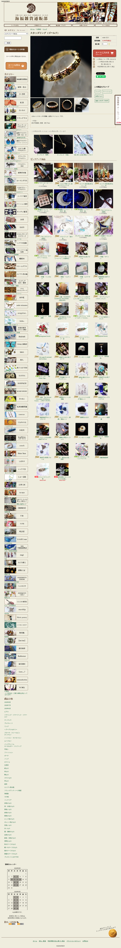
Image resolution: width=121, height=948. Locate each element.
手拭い (6, 749)
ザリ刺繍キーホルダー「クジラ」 (105, 236)
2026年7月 (7, 705)
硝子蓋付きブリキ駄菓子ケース (64, 317)
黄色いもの (7, 809)
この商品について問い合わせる (106, 59)
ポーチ (6, 755)
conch (6, 449)
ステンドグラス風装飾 (11, 254)
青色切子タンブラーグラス (104, 398)
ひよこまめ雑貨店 (10, 605)
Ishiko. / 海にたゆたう (11, 324)
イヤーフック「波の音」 (66, 237)
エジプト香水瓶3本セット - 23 (86, 184)
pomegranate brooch (44, 336)
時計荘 (6, 535)
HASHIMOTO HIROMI (11, 582)
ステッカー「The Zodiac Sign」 (44, 377)
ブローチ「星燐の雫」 (103, 437)
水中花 (6, 301)
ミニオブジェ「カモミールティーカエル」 (82, 317)
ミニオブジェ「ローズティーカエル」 (44, 256)
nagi (5, 558)
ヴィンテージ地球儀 (104, 418)
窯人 (5, 363)
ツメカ (6, 527)
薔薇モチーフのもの (10, 854)
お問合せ (83, 25)
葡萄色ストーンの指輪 (65, 398)
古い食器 (7, 98)
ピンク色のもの (9, 819)
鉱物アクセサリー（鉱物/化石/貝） (15, 137)
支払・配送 (42, 941)
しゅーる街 (7, 480)
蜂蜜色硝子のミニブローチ (45, 418)
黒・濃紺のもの (9, 831)
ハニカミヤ (7, 590)
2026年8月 (7, 702)
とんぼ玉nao (8, 543)
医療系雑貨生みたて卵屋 (12, 332)
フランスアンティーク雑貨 (12, 790)
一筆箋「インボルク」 (45, 277)
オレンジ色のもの (10, 822)
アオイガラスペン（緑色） (46, 237)
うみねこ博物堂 (9, 348)
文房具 (6, 231)
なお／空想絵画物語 (10, 551)
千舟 (5, 519)
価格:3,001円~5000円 (101, 101)
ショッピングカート (106, 25)
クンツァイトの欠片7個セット (84, 398)
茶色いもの (7, 825)
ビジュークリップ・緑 (84, 338)
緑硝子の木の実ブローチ (65, 358)
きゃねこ (7, 402)
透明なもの (7, 841)
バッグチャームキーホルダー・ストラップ (12, 745)
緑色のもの (7, 812)
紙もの (6, 768)
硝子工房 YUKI (9, 371)
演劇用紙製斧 (104, 457)
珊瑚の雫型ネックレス (65, 438)
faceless (6, 683)
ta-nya (6, 496)
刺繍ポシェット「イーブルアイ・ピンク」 (44, 210)
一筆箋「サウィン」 (104, 257)
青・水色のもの (9, 806)
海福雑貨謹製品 (9, 83)
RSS (12, 924)
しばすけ (7, 465)
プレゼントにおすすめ (11, 857)
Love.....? (7, 675)
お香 (5, 223)
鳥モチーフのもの (10, 844)
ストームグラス (9, 270)
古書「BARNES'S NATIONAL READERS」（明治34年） (62, 298)
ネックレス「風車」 (43, 155)
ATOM (20, 924)
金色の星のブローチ (84, 378)
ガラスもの (7, 778)
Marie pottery (8, 621)
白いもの (7, 828)
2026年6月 (7, 708)
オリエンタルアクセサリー (12, 161)
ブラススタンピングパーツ (12, 293)
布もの (6, 771)
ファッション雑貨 (10, 208)
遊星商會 (7, 652)
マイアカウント (15, 30)
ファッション (8, 752)
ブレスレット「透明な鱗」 (83, 236)
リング (6, 726)
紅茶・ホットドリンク (11, 106)
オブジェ (7, 762)
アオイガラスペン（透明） (106, 211)
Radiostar (7, 660)
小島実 (6, 434)
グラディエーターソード (45, 183)
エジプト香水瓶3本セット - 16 (106, 184)
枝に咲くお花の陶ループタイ (83, 155)
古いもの (7, 114)
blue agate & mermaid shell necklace (45, 358)
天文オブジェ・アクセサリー (13, 192)
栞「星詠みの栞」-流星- (65, 458)
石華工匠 (7, 488)
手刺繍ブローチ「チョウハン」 (63, 378)
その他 (6, 797)
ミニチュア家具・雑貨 (11, 286)
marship (6, 613)
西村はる (7, 597)
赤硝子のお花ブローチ (84, 257)
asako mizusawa (8, 309)
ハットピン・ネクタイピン (12, 738)
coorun (6, 418)
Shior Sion (7, 457)
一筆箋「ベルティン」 (65, 277)
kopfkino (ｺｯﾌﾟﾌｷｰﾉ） (10, 441)
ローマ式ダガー (45, 296)
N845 (6, 356)
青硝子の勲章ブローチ (45, 458)
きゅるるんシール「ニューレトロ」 (82, 457)
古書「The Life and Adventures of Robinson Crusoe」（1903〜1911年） (42, 399)
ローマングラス (9, 184)
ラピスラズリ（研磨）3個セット (64, 418)
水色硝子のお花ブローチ (104, 378)
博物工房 (7, 574)
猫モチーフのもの (10, 850)
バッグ (6, 759)
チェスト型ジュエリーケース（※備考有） (62, 257)
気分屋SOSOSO (9, 395)
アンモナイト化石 (84, 357)
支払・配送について (37, 25)
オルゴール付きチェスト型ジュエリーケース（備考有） (81, 298)
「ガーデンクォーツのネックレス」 (103, 297)
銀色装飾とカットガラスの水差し (64, 478)
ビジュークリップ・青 (44, 478)
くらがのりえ (8, 426)
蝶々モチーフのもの (10, 847)
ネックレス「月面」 (63, 155)
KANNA (7, 379)
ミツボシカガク (9, 629)
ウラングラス (8, 122)
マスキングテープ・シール (12, 239)
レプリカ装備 (8, 247)
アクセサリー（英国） (11, 169)
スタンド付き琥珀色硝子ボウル (45, 438)
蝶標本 (6, 262)
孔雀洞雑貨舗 (8, 410)
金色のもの (7, 835)
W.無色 (6, 691)
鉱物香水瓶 (7, 176)
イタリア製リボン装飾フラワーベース (65, 184)
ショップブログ (60, 25)
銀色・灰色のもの (10, 838)
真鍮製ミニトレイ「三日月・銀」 (65, 210)
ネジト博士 (7, 566)
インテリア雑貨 (9, 200)
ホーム (15, 25)
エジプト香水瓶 (9, 278)
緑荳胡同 (7, 668)
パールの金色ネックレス (104, 317)
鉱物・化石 (7, 91)
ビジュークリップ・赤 (65, 338)
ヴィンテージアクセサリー (12, 130)
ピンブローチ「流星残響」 (44, 317)
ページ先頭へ (113, 934)
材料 (5, 784)
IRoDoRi (7, 340)
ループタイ (7, 741)
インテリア (7, 800)
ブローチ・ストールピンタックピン (12, 734)
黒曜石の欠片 (84, 417)
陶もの (6, 775)
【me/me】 (7, 644)
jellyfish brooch (103, 336)
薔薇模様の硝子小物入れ (104, 277)
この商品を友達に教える (106, 61)
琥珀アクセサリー (10, 145)
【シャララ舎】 (9, 473)
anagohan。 (7, 317)
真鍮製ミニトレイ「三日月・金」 (85, 210)
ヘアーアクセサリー (10, 729)
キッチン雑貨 (8, 215)
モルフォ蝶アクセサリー (12, 153)
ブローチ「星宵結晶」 (103, 357)
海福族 (6, 793)
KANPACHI (8, 387)
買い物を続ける (106, 64)
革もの (6, 781)
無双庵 (6, 636)
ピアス (6, 712)
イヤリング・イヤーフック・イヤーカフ (15, 716)
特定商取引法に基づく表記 (106, 66)
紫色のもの (7, 816)
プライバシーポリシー (74, 941)
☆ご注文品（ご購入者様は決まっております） (16, 694)
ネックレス (7, 720)
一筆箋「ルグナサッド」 (84, 277)
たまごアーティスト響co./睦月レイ (15, 504)
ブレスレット (8, 723)
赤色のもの (7, 803)
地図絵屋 (7, 512)
